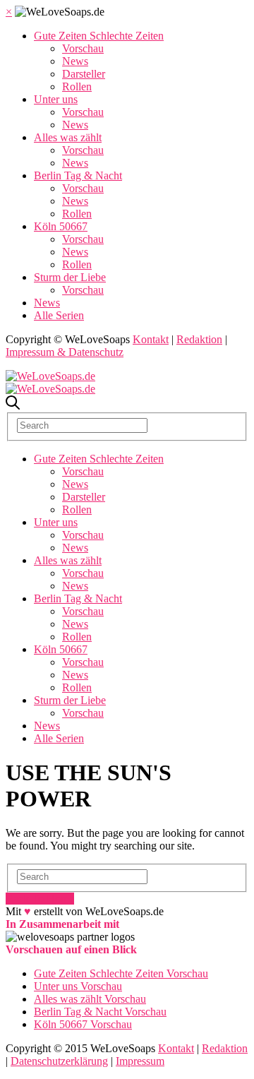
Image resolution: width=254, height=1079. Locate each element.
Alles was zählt (68, 137)
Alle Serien (59, 315)
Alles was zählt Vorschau (90, 999)
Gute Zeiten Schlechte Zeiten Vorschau (121, 973)
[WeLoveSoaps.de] (50, 376)
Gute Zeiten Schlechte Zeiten (99, 36)
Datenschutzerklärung (59, 1061)
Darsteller (83, 74)
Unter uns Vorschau (78, 986)
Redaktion (199, 339)
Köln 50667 (60, 226)
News (75, 61)
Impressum (140, 1061)
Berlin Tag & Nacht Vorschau (100, 1012)
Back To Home (40, 899)
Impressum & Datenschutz (64, 352)
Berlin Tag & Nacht (78, 175)
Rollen (77, 87)
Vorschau (83, 48)
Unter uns (56, 99)
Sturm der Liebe (70, 277)
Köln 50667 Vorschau (83, 1024)
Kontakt (151, 339)
